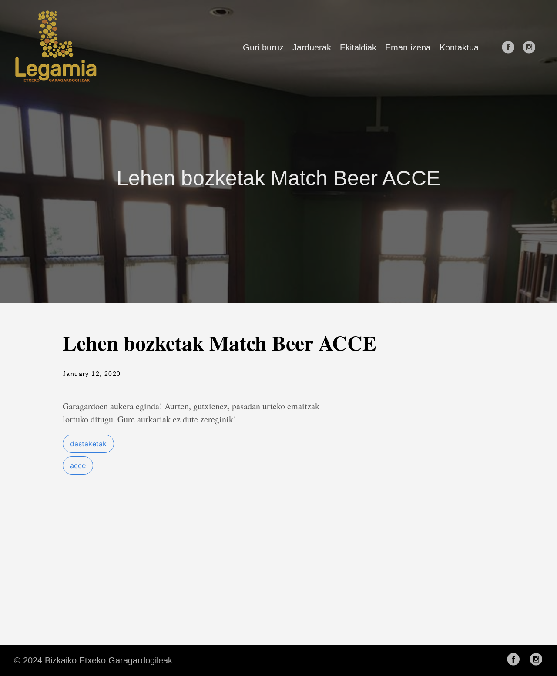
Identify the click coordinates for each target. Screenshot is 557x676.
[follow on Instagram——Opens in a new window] (531, 48)
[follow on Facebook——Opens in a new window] (510, 48)
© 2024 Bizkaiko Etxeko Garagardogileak (93, 660)
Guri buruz (263, 47)
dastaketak (88, 443)
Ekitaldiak (358, 47)
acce (78, 465)
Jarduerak (311, 47)
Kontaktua (459, 47)
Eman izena (408, 47)
